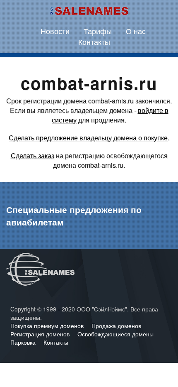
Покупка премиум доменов (47, 325)
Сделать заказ (32, 155)
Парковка (23, 342)
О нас (136, 30)
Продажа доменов (116, 325)
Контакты (94, 41)
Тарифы (98, 30)
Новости (55, 30)
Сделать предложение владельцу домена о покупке (88, 137)
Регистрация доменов (40, 334)
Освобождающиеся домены (115, 334)
